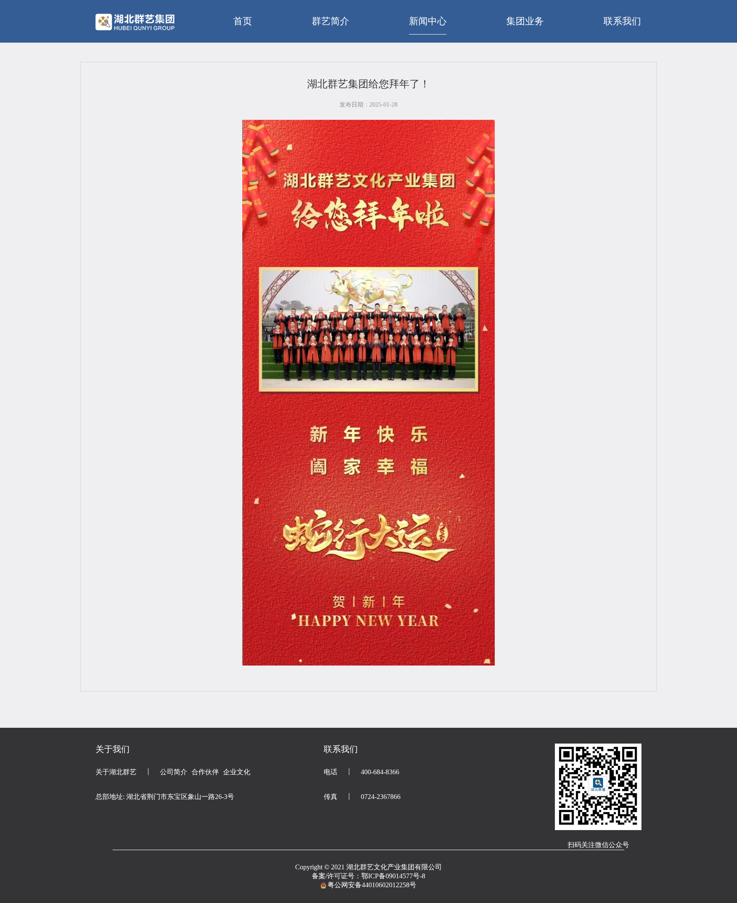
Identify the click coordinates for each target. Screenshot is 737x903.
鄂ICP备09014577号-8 (393, 876)
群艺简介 (330, 21)
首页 (242, 21)
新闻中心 (428, 21)
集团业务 (525, 21)
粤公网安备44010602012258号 (372, 885)
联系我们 (622, 21)
